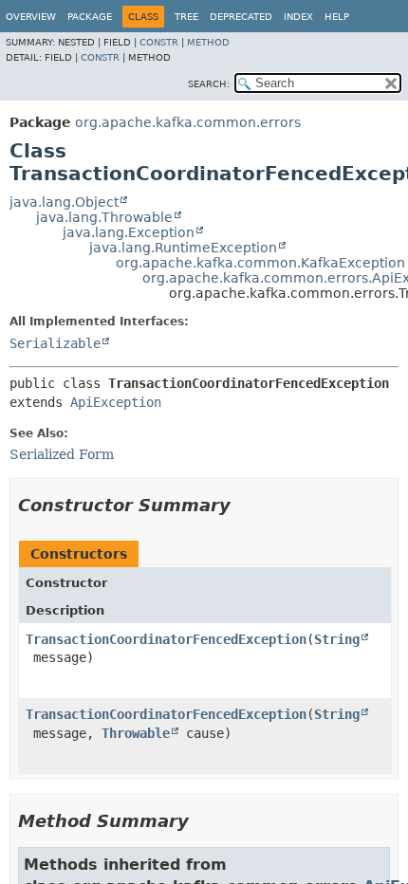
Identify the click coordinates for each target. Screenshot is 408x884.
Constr (158, 42)
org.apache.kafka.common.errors (188, 122)
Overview (31, 16)
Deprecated (241, 16)
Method (208, 42)
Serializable (55, 343)
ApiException (115, 402)
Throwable (136, 733)
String (337, 639)
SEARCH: (209, 84)
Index (298, 16)
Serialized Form (61, 454)
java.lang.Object (64, 202)
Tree (186, 16)
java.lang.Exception (129, 232)
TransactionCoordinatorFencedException (166, 639)
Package (89, 16)
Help (337, 16)
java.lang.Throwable (104, 217)
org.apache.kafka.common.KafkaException (260, 262)
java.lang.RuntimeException (183, 247)
